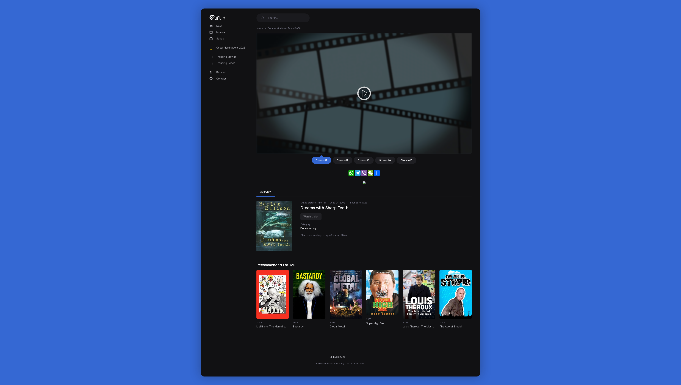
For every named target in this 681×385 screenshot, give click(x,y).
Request (221, 72)
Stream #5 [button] (406, 160)
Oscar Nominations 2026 (230, 47)
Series (220, 38)
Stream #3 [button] (363, 160)
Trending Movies (226, 56)
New (219, 25)
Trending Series (225, 62)
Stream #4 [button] (385, 160)
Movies (220, 32)
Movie (259, 28)
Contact (221, 78)
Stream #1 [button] (321, 160)
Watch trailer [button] (311, 216)
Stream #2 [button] (342, 160)
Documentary (308, 228)
